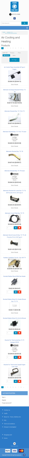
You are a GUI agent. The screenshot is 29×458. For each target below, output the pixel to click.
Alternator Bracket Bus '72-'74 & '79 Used (14, 131)
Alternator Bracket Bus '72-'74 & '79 (14, 111)
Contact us (7, 410)
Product (12, 53)
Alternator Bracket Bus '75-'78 (14, 151)
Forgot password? (7, 403)
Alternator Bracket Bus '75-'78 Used (15, 171)
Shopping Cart (8, 435)
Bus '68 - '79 (9, 32)
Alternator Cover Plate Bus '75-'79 (14, 213)
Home (3, 32)
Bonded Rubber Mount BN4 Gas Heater (14, 276)
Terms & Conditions (9, 424)
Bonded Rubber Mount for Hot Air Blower (14, 318)
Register (4, 400)
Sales (14, 55)
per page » (14, 60)
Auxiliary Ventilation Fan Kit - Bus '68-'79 (14, 257)
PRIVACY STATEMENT (10, 427)
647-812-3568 (16, 14)
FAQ (5, 420)
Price (19, 53)
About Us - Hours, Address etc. (12, 417)
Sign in (3, 397)
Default (7, 55)
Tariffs (5, 413)
